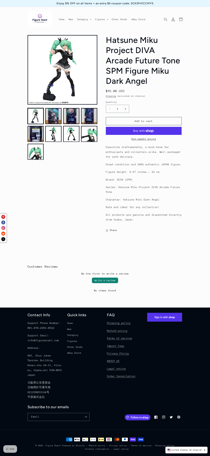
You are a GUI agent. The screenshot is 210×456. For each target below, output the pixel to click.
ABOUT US (113, 361)
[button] (84, 19)
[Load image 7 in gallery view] (71, 134)
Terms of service (119, 338)
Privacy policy (118, 446)
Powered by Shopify (73, 446)
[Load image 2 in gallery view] (53, 116)
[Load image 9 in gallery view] (36, 152)
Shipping (111, 96)
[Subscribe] (85, 417)
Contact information (97, 449)
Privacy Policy (118, 353)
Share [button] (113, 230)
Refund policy (117, 330)
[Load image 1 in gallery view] (36, 116)
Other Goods (75, 347)
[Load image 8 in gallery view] (89, 134)
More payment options (143, 139)
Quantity (111, 102)
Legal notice (116, 368)
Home (70, 323)
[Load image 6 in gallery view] (53, 134)
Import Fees (115, 346)
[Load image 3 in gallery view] (71, 116)
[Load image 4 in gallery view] (89, 116)
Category (73, 335)
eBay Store (74, 353)
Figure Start (53, 446)
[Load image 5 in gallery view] (36, 134)
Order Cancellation (121, 376)
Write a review (105, 280)
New (69, 329)
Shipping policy (119, 323)
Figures (72, 341)
